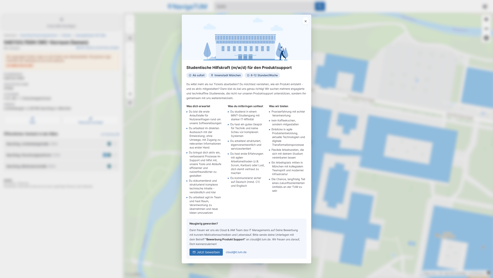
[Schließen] (305, 21)
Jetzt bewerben (208, 252)
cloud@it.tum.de (236, 252)
